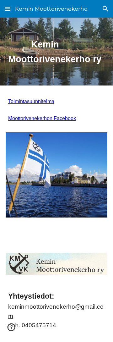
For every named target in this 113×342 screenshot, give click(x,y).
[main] (56, 51)
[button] (7, 8)
